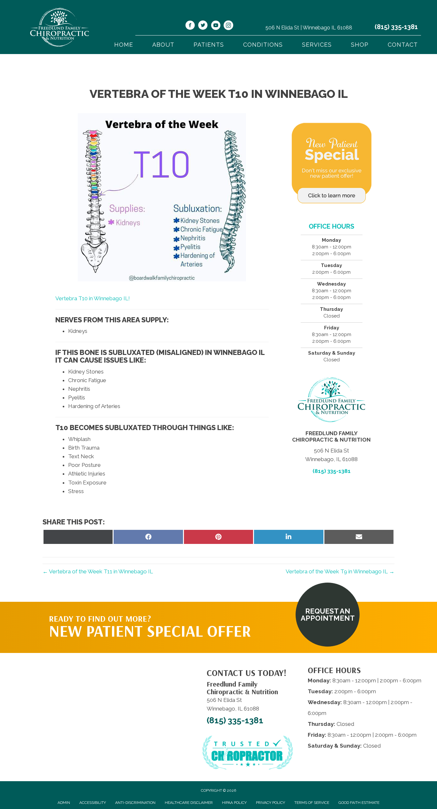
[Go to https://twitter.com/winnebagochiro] (203, 26)
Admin (64, 802)
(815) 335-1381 (396, 27)
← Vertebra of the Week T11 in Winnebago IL (98, 571)
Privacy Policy (270, 802)
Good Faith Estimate (358, 802)
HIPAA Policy (234, 802)
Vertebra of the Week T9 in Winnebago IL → (340, 571)
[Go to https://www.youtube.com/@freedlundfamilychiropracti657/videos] (215, 26)
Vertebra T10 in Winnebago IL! (92, 298)
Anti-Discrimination (135, 802)
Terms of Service (311, 802)
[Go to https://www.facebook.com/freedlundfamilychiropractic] (190, 26)
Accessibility (92, 802)
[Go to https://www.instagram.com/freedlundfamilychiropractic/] (228, 26)
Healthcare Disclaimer (189, 802)
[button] (328, 615)
